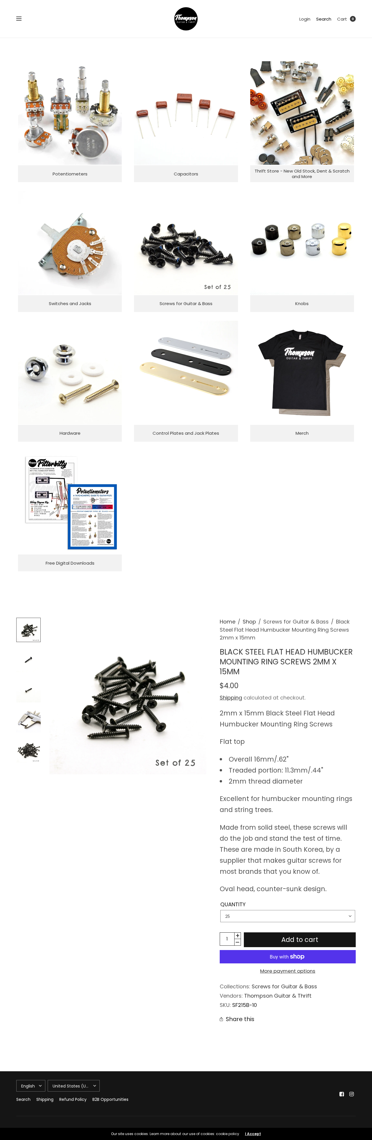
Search (323, 19)
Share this (240, 1019)
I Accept (253, 1134)
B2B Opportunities (110, 1099)
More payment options (287, 970)
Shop (249, 621)
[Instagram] (351, 1094)
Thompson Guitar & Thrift (278, 995)
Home (227, 621)
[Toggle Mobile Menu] (22, 18)
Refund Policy (73, 1099)
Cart (342, 19)
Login (304, 19)
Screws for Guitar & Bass (284, 986)
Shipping (231, 697)
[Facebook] (341, 1094)
